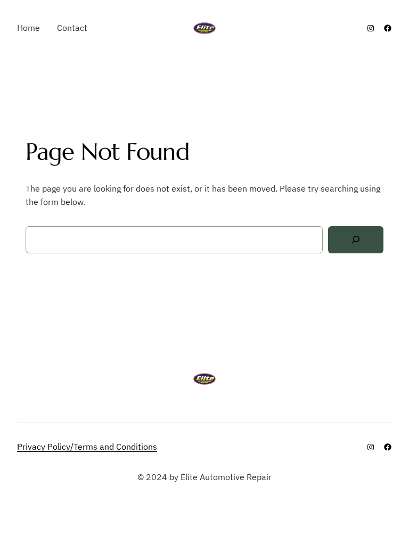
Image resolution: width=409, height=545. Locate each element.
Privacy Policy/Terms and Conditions (87, 446)
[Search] (355, 239)
